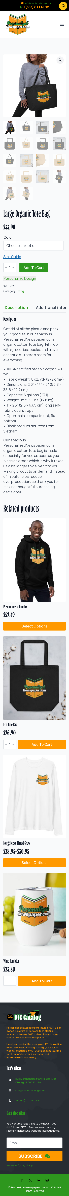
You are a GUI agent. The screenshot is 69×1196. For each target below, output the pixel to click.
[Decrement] (6, 268)
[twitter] (30, 1180)
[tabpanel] (34, 406)
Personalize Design (19, 278)
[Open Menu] (62, 24)
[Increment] (13, 268)
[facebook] (22, 1180)
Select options (35, 626)
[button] (60, 60)
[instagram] (47, 1180)
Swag (20, 291)
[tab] (16, 307)
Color (8, 237)
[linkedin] (39, 1180)
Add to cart (34, 267)
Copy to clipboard (63, 6)
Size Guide (12, 256)
